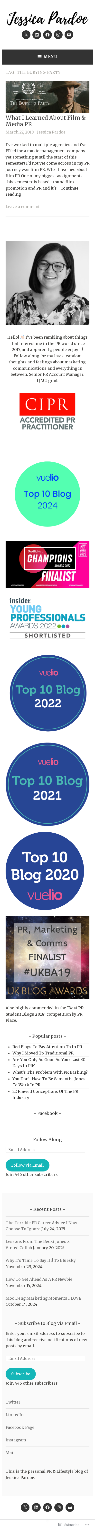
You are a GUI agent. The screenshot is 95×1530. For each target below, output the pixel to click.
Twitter (13, 1402)
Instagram (16, 1440)
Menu (50, 56)
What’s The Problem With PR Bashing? (50, 1072)
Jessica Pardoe (51, 132)
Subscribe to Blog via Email (47, 1323)
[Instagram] (58, 34)
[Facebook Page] (47, 34)
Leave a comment (23, 206)
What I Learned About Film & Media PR (46, 121)
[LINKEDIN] (36, 1507)
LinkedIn (15, 1414)
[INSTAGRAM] (58, 1507)
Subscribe (20, 1373)
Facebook (47, 1113)
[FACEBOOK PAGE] (47, 1507)
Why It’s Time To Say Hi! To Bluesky (41, 1260)
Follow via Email (27, 1165)
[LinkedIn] (36, 34)
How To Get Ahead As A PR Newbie (39, 1279)
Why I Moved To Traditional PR (43, 1053)
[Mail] (68, 34)
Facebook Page (20, 1427)
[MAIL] (69, 1507)
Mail (10, 1452)
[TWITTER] (25, 1507)
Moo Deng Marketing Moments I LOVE (43, 1298)
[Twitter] (26, 34)
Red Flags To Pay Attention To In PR (47, 1046)
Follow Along (47, 1139)
